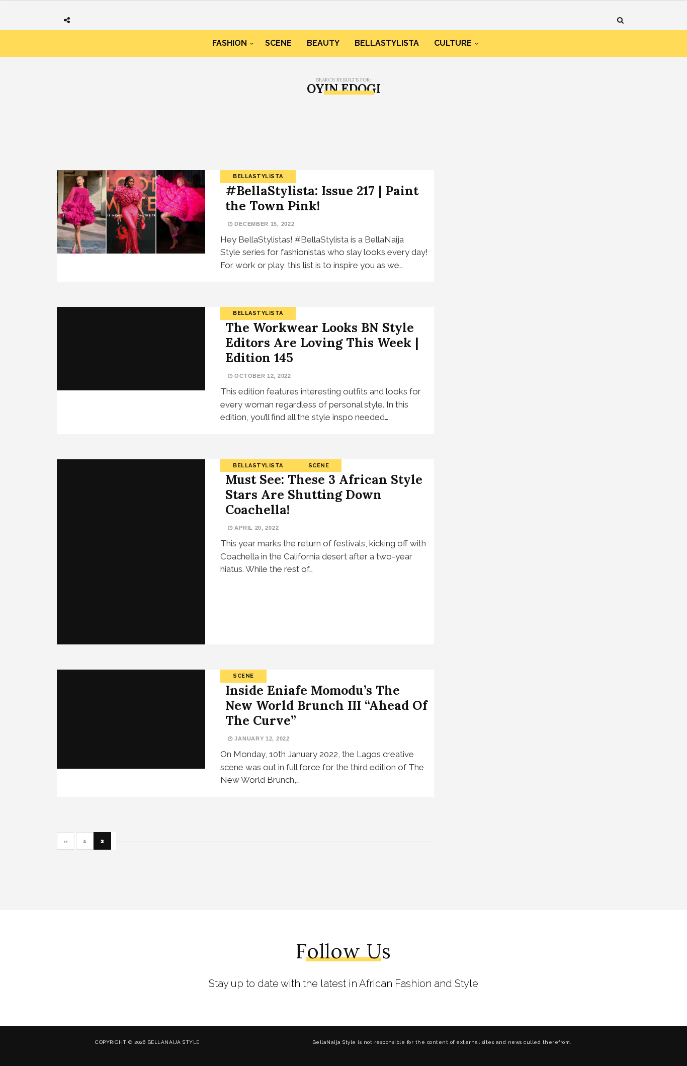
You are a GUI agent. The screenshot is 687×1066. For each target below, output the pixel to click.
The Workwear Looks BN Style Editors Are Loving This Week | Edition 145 (321, 342)
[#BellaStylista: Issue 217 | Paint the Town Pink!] (131, 212)
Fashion (229, 43)
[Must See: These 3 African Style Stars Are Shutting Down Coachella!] (131, 552)
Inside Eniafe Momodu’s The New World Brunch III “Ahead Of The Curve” (326, 705)
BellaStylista (387, 43)
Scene (278, 43)
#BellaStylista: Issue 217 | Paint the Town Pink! (321, 198)
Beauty (323, 43)
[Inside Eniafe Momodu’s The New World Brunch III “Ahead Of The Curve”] (131, 719)
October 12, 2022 (262, 376)
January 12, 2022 (261, 738)
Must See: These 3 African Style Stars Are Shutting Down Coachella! (323, 494)
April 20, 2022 (256, 528)
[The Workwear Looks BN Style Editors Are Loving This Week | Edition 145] (131, 348)
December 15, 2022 (263, 224)
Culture (453, 43)
